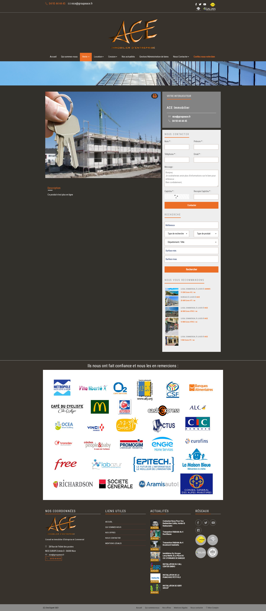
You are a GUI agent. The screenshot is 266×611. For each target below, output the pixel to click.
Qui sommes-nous (69, 56)
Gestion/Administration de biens (154, 56)
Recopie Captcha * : (202, 191)
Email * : (197, 154)
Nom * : (168, 141)
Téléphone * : (170, 154)
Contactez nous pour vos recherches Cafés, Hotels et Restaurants (174, 523)
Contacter (191, 205)
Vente (85, 56)
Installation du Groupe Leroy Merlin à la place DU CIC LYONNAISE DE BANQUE (174, 555)
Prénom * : (198, 141)
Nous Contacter (180, 56)
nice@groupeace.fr (181, 116)
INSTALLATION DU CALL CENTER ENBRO (172, 565)
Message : (169, 167)
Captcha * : (169, 191)
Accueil (53, 56)
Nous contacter (113, 538)
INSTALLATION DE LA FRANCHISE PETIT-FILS (172, 576)
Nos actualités (128, 56)
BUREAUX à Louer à (190, 297)
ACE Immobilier (178, 107)
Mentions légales (113, 543)
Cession (112, 56)
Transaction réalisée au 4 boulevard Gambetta (173, 543)
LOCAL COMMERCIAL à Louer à (195, 289)
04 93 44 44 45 (179, 120)
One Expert (50, 608)
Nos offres (110, 532)
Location (98, 56)
